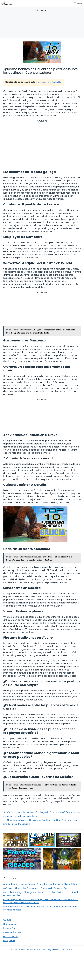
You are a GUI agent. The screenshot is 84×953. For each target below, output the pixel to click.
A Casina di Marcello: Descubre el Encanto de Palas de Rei (35, 888)
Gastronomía (10, 936)
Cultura (7, 919)
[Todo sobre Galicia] (6, 3)
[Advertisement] (42, 24)
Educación (9, 928)
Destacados (10, 924)
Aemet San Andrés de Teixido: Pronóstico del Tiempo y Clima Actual (40, 884)
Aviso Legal (47, 949)
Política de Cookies (63, 949)
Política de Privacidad (29, 949)
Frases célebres (12, 932)
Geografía (9, 940)
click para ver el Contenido (49, 82)
